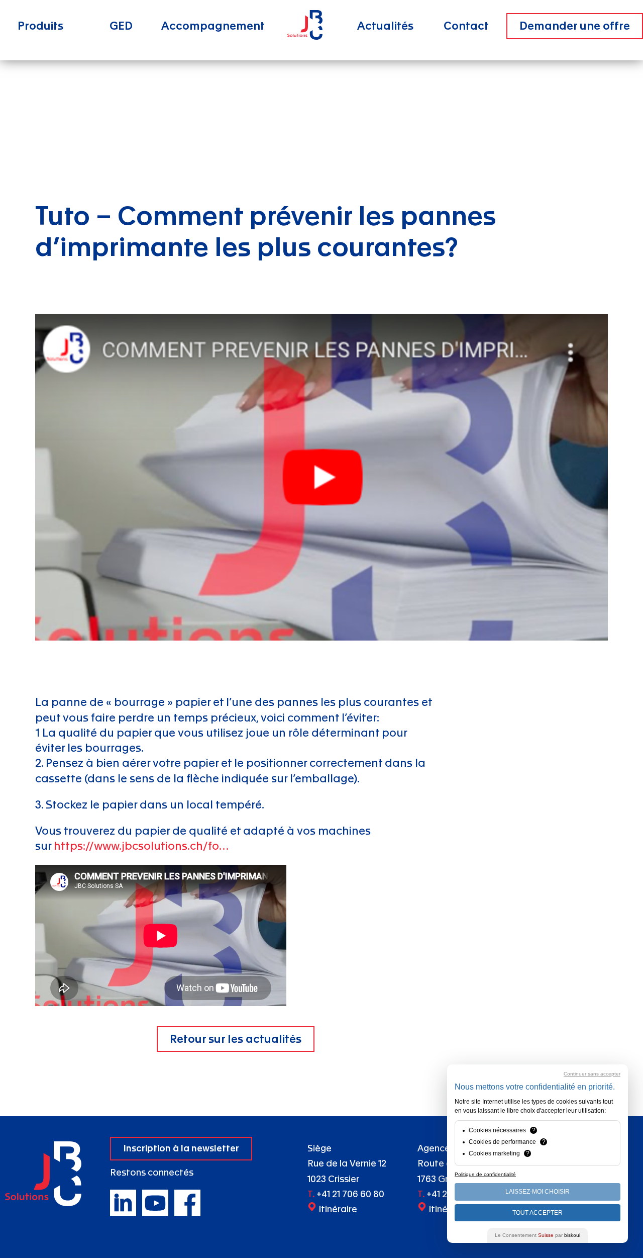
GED (121, 26)
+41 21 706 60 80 (350, 1194)
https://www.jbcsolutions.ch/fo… (141, 846)
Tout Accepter (537, 1212)
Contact (466, 26)
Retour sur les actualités (235, 1039)
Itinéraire (337, 1209)
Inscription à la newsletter (181, 1148)
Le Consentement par (537, 1235)
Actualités (385, 26)
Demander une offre (574, 26)
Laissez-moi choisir (537, 1191)
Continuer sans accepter (592, 1073)
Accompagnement (213, 26)
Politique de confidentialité (485, 1174)
